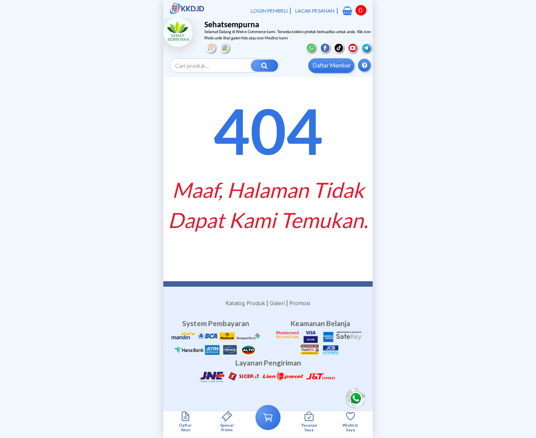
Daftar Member (332, 65)
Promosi (299, 303)
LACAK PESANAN (315, 11)
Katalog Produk (245, 303)
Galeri (277, 303)
